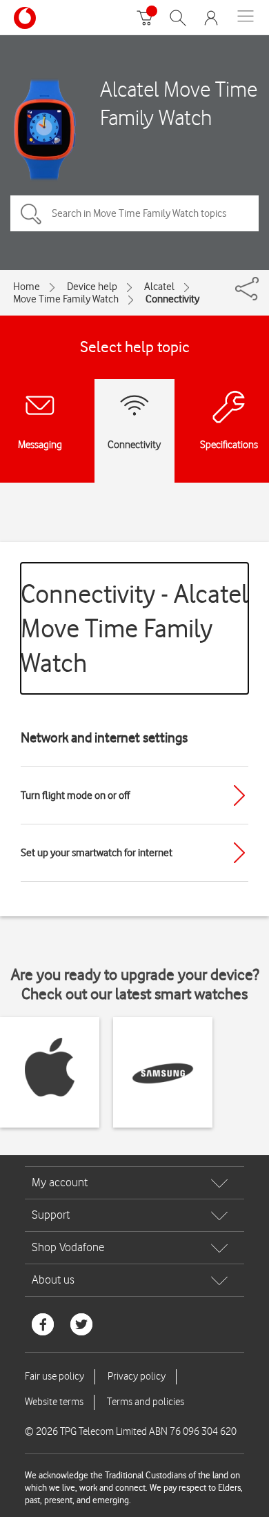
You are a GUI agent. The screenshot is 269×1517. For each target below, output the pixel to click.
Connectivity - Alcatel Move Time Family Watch (134, 628)
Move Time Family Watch (66, 299)
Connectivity (172, 299)
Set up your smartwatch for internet (96, 853)
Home (26, 286)
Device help (92, 286)
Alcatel (159, 286)
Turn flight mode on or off (75, 795)
